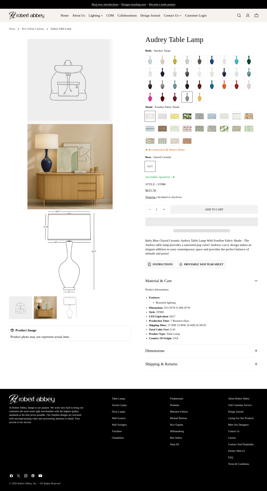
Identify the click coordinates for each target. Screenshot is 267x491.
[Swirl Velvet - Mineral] (212, 116)
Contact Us (233, 431)
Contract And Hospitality (241, 444)
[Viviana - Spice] (162, 128)
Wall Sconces (119, 418)
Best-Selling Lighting (33, 28)
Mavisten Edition (179, 411)
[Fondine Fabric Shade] (150, 116)
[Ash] (199, 60)
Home (12, 28)
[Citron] (174, 60)
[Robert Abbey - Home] (31, 399)
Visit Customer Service (240, 405)
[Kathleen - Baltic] (162, 141)
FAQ (230, 457)
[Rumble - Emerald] (249, 128)
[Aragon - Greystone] (150, 141)
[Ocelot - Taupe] (212, 128)
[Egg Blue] (236, 60)
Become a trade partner (162, 4)
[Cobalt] (212, 60)
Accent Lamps (119, 405)
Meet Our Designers (238, 424)
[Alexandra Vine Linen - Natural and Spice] (249, 116)
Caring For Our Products (241, 418)
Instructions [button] (163, 264)
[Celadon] (187, 60)
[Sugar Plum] (174, 97)
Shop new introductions (105, 4)
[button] (201, 221)
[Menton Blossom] (187, 128)
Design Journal (235, 411)
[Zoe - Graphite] (199, 116)
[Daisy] (224, 60)
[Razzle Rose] (150, 97)
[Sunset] (199, 97)
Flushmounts (176, 398)
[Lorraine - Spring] (174, 128)
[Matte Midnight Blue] (224, 72)
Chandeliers (118, 438)
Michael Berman (178, 418)
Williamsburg (177, 431)
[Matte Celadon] (174, 72)
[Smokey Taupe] (187, 97)
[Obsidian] (187, 84)
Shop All (174, 444)
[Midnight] (162, 72)
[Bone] (162, 60)
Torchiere (117, 431)
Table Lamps (118, 398)
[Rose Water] (249, 84)
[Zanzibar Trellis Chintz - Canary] (174, 116)
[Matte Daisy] (199, 72)
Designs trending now (133, 4)
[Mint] (236, 72)
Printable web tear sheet (203, 264)
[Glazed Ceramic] (150, 166)
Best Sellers (176, 438)
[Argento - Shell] (187, 141)
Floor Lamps (118, 411)
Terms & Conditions (238, 464)
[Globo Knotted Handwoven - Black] (236, 116)
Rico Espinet (176, 424)
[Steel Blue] (174, 84)
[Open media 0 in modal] (105, 46)
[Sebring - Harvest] (236, 128)
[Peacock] (212, 84)
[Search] (239, 15)
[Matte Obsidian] (150, 84)
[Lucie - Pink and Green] (224, 116)
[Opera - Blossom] (174, 141)
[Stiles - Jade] (224, 128)
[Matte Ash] (187, 72)
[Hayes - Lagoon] (150, 128)
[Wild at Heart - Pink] (162, 116)
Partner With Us (236, 451)
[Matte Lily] (212, 72)
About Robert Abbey (238, 398)
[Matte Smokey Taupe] (162, 84)
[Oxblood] (199, 84)
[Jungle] (249, 60)
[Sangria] (162, 97)
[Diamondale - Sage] (199, 128)
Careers (232, 438)
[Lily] (150, 72)
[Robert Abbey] (26, 15)
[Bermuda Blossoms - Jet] (187, 116)
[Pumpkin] (224, 84)
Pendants (174, 405)
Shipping (150, 197)
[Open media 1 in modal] (105, 131)
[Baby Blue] (150, 60)
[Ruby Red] (236, 84)
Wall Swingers (119, 424)
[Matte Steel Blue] (249, 72)
